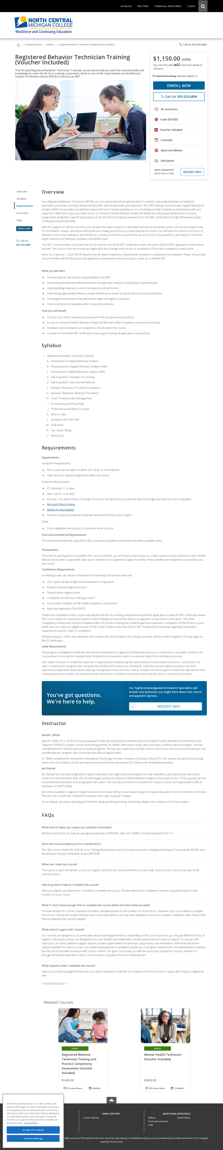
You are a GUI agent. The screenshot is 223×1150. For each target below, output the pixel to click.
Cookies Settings (33, 1138)
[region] (33, 1121)
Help (150, 1124)
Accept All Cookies (33, 1129)
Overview (22, 191)
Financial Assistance (158, 1121)
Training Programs (33, 44)
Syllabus (21, 198)
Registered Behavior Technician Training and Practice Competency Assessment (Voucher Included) (79, 1064)
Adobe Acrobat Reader (60, 510)
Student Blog (183, 1117)
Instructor (23, 213)
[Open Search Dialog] (202, 6)
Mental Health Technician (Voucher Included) (162, 1057)
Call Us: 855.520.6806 (193, 44)
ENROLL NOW (179, 85)
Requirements (25, 205)
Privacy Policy (116, 1141)
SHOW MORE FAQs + (54, 983)
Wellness (50, 44)
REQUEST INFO (192, 172)
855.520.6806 (23, 244)
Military (152, 1117)
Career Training (91, 1117)
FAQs (19, 220)
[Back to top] (111, 1113)
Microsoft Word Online (61, 504)
